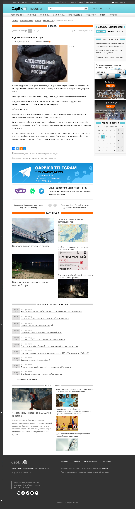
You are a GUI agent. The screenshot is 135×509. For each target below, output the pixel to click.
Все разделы (120, 2)
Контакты (107, 461)
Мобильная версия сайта (67, 502)
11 (106, 140)
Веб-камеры (91, 2)
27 (106, 133)
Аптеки (25, 2)
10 (102, 140)
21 (118, 143)
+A (34, 30)
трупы (55, 153)
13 (114, 140)
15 (122, 140)
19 (110, 143)
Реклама (64, 461)
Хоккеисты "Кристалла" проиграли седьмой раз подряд (28, 206)
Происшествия (75, 15)
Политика (44, 15)
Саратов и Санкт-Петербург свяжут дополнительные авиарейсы (75, 206)
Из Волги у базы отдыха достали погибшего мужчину (45, 318)
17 (102, 143)
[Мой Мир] (24, 148)
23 (99, 147)
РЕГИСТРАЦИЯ (105, 8)
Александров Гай (45, 153)
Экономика (58, 15)
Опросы (113, 15)
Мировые (31, 15)
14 (118, 140)
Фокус (64, 2)
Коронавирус (17, 15)
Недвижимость (37, 2)
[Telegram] (17, 148)
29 (114, 133)
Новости (15, 2)
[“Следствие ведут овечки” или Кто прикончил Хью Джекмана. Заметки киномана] (74, 400)
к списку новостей (48, 158)
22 (122, 143)
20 (114, 143)
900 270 (17, 487)
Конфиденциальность (92, 461)
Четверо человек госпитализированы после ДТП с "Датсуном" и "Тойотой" (55, 353)
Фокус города (52, 385)
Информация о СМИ (19, 472)
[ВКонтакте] (13, 148)
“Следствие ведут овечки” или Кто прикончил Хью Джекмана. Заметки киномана (74, 390)
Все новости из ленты (27, 379)
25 (99, 133)
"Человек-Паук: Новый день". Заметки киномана (31, 414)
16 (99, 143)
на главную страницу (30, 158)
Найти (121, 71)
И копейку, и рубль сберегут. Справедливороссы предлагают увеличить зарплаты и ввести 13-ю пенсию (73, 411)
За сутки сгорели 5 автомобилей (35, 360)
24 (102, 147)
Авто (81, 2)
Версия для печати (85, 31)
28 (110, 133)
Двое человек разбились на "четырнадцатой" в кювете (46, 367)
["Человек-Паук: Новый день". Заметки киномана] (32, 399)
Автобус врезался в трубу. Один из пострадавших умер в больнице (51, 311)
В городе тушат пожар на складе (35, 325)
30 (118, 133)
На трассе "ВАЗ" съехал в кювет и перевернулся (43, 339)
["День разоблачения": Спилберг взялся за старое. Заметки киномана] (74, 444)
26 (102, 133)
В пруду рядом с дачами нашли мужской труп (41, 332)
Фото (57, 2)
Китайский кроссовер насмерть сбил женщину (42, 374)
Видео (49, 2)
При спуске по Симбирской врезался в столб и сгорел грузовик (49, 346)
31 (102, 150)
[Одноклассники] (21, 148)
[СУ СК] (40, 63)
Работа (73, 2)
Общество (91, 15)
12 (110, 140)
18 (106, 143)
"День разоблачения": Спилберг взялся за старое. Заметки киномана (73, 434)
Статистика (75, 461)
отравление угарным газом (25, 153)
